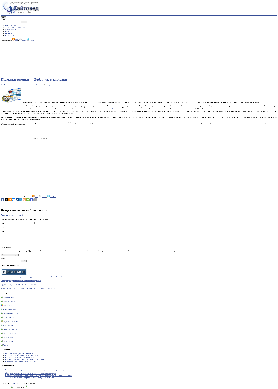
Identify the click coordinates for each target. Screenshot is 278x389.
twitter (31, 40)
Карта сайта (9, 35)
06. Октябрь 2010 (7, 85)
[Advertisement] (66, 58)
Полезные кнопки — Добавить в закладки (34, 79)
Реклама (8, 31)
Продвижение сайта (10, 313)
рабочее (52, 85)
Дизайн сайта (8, 305)
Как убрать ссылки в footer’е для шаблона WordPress (24, 359)
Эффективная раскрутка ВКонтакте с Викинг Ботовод (21, 285)
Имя (3, 223)
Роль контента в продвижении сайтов (19, 354)
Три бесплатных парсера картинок (18, 372)
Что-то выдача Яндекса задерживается (19, 357)
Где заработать (10, 26)
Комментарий (6, 247)
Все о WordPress (9, 337)
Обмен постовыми (12, 29)
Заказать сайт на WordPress (15, 28)
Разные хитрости (9, 333)
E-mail (4, 227)
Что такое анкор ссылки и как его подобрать (21, 355)
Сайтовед (15, 383)
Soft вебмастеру (9, 317)
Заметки (39, 85)
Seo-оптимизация (9, 309)
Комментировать (21, 85)
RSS (16, 40)
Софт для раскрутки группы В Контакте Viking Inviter (21, 281)
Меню (4, 17)
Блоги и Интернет (10, 325)
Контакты (8, 33)
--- (1, 381)
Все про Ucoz (8, 341)
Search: (3, 20)
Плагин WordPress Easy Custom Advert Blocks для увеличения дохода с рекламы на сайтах (38, 376)
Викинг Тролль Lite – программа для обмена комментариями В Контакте (28, 288)
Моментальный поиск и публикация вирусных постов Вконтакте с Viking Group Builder (33, 277)
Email (24, 40)
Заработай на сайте (10, 322)
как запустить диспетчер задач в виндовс (107, 108)
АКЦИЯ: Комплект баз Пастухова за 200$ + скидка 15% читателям (30, 378)
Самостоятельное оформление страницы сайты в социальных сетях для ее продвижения (38, 370)
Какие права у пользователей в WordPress (20, 361)
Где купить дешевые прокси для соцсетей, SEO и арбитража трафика (30, 374)
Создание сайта (9, 297)
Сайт (3, 231)
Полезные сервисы (10, 329)
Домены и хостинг (10, 301)
